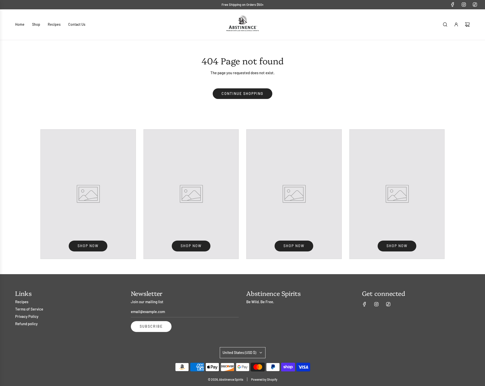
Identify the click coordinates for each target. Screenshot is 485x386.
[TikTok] (474, 4)
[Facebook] (452, 4)
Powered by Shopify (264, 379)
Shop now (88, 246)
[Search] (445, 24)
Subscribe (151, 326)
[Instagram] (463, 4)
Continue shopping (242, 93)
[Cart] (467, 24)
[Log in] (456, 24)
